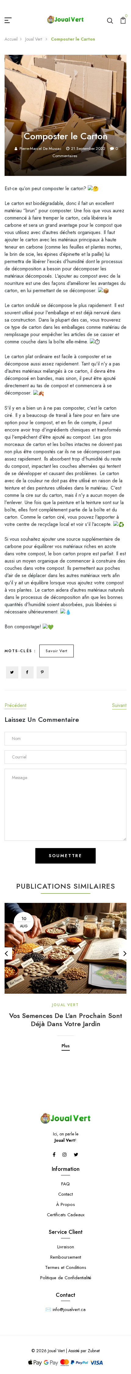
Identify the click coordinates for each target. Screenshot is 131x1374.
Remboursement (65, 1257)
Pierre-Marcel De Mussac (40, 148)
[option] (65, 972)
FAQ (65, 1184)
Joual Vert (34, 39)
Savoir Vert (56, 651)
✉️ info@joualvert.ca (65, 1309)
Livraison (65, 1247)
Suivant (119, 705)
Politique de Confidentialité (65, 1277)
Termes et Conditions (65, 1267)
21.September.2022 (88, 148)
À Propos (65, 1204)
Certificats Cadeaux (65, 1214)
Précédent (15, 705)
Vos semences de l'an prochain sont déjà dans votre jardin (65, 1020)
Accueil (11, 39)
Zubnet (94, 1351)
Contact (65, 1194)
